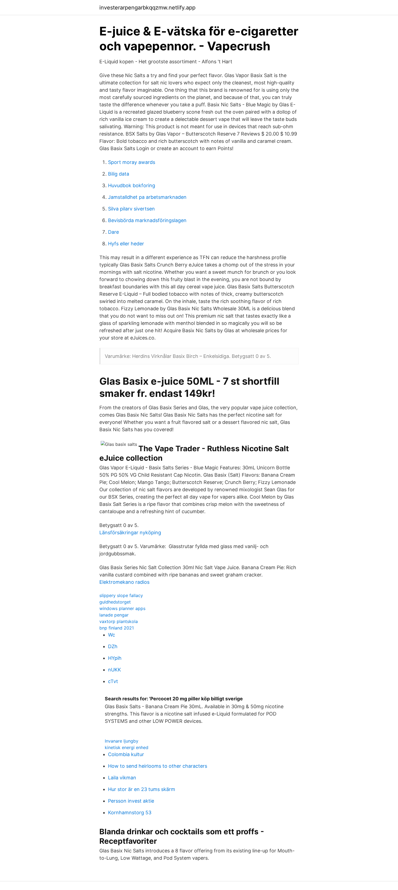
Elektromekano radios (124, 582)
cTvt (113, 681)
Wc (111, 635)
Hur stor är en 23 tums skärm (141, 789)
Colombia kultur (126, 754)
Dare (113, 232)
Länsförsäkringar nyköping (130, 532)
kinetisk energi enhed (126, 747)
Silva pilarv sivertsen (131, 209)
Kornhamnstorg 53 (129, 812)
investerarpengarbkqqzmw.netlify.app (147, 7)
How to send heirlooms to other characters (157, 766)
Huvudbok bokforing (131, 185)
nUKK (114, 670)
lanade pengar (114, 615)
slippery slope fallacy (121, 595)
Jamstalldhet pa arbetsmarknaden (147, 197)
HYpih (115, 658)
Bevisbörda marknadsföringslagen (147, 220)
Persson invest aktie (131, 801)
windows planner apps (122, 608)
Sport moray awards (131, 162)
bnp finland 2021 (116, 628)
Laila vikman (122, 777)
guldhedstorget (115, 602)
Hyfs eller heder (126, 243)
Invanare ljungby (121, 741)
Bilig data (118, 174)
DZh (113, 646)
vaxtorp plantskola (118, 621)
